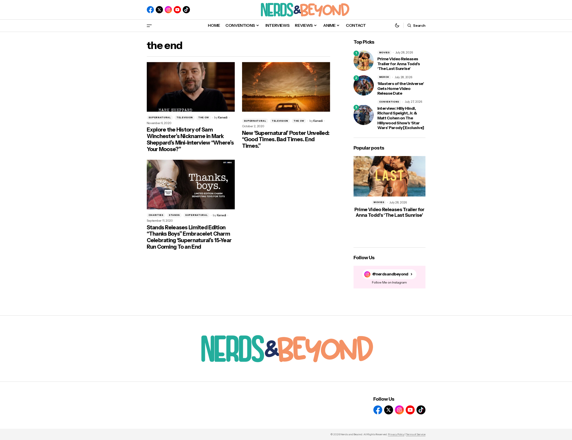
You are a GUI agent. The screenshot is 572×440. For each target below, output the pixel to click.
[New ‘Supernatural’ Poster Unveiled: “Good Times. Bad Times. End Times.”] (286, 87)
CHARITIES (156, 215)
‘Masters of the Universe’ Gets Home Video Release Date (400, 88)
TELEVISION (184, 117)
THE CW (203, 117)
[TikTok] (186, 9)
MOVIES (384, 52)
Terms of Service (415, 434)
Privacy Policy (396, 434)
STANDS (174, 215)
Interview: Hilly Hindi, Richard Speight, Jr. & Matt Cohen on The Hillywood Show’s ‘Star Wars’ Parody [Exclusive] (400, 118)
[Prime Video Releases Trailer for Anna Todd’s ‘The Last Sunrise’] (364, 61)
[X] (159, 9)
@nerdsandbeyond (390, 274)
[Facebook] (150, 9)
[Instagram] (168, 9)
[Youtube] (177, 9)
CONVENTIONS (389, 101)
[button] (149, 25)
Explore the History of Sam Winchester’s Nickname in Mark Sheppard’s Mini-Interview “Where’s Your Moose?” (190, 139)
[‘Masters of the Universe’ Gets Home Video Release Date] (364, 85)
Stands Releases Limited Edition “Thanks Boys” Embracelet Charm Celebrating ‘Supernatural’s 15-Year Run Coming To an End (189, 237)
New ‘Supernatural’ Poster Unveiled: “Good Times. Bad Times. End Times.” (285, 139)
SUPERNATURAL (160, 117)
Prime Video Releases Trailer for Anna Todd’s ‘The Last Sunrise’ (398, 64)
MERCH (384, 77)
